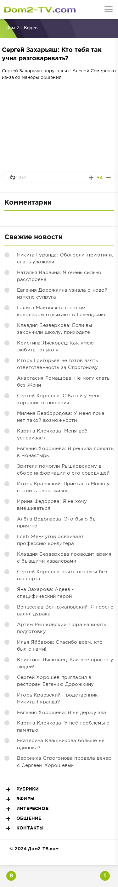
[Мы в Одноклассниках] (105, 876)
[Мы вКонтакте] (11, 876)
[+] (91, 177)
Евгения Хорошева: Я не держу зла (61, 713)
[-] (108, 177)
